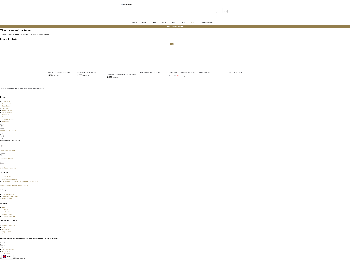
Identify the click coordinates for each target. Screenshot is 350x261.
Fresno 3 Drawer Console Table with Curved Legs (121, 74)
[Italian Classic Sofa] (213, 56)
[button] (226, 10)
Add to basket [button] (60, 79)
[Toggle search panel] (141, 10)
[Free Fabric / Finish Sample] (2, 128)
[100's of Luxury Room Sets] (2, 166)
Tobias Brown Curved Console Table (149, 72)
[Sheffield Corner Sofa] (243, 56)
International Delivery (6, 158)
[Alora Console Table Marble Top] (90, 56)
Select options (90, 79)
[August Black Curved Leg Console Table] (60, 56)
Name (2, 243)
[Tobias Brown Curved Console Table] (152, 56)
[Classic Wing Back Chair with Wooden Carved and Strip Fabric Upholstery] (22, 64)
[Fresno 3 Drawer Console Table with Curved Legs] (121, 57)
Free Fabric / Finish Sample (8, 130)
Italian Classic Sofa (204, 72)
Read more (22, 91)
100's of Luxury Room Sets (8, 168)
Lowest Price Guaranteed (7, 150)
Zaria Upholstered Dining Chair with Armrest (182, 72)
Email (2, 245)
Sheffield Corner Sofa (235, 72)
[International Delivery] (2, 156)
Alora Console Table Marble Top (86, 72)
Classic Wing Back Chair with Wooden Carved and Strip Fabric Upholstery (22, 88)
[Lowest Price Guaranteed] (2, 148)
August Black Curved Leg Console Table (58, 72)
